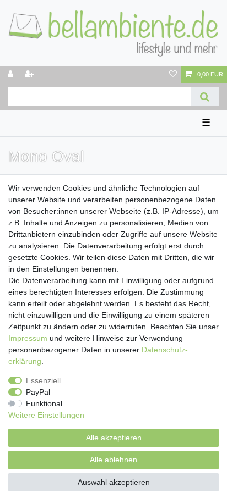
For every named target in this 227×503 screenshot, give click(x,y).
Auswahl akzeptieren (114, 482)
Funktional (44, 403)
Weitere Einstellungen (46, 415)
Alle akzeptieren (114, 437)
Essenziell (43, 380)
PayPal (38, 392)
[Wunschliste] (173, 74)
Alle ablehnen (113, 459)
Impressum (27, 338)
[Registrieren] (30, 74)
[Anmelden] (11, 74)
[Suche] (205, 96)
